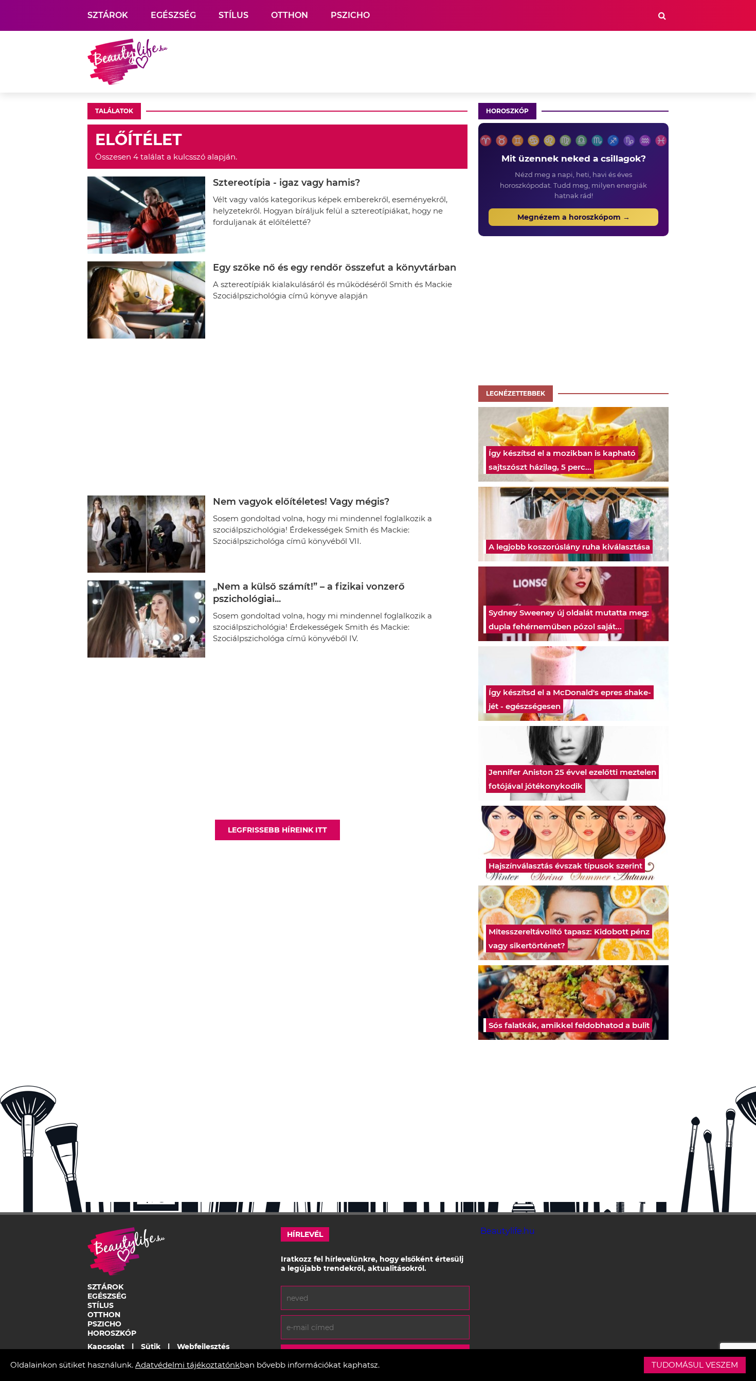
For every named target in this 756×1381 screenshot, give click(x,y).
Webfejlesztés (203, 1346)
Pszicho (350, 15)
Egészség (173, 15)
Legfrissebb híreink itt (277, 830)
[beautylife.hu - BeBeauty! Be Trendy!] (127, 62)
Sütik (150, 1346)
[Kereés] (662, 15)
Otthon (289, 15)
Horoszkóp (507, 111)
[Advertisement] (481, 62)
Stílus (233, 15)
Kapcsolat (105, 1346)
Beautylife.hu (507, 1231)
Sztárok (107, 15)
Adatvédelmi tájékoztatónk (187, 1365)
